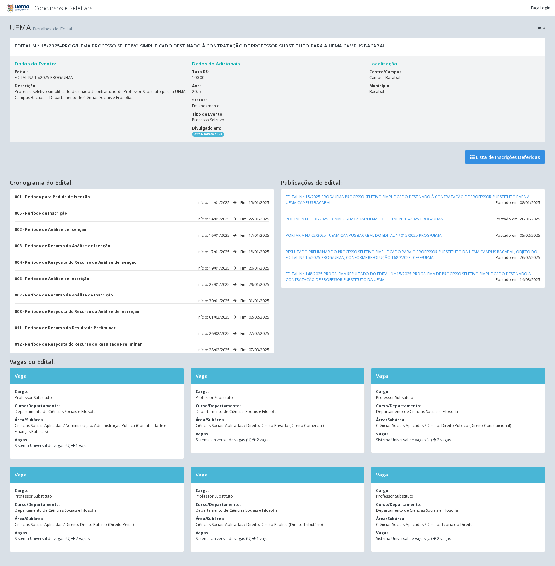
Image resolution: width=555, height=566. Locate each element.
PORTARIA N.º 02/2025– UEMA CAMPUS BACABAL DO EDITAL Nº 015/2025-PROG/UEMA (364, 235)
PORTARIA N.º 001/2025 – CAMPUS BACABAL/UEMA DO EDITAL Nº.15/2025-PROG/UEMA (364, 219)
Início (540, 27)
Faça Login (540, 8)
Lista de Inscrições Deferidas (507, 157)
